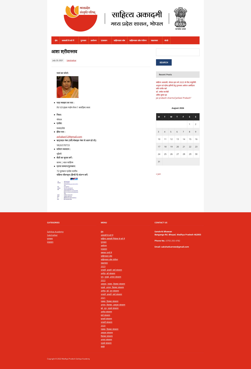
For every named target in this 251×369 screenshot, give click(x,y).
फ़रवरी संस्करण (106, 318)
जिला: (59, 114)
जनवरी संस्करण (106, 322)
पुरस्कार (83, 40)
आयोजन (94, 40)
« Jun (158, 174)
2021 (103, 297)
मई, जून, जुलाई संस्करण (110, 308)
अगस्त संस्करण (106, 339)
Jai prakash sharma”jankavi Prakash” (173, 97)
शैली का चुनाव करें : (65, 157)
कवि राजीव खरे (161, 88)
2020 (103, 325)
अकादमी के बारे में (68, 40)
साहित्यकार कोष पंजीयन (138, 40)
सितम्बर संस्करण (107, 336)
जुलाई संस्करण (106, 343)
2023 (103, 266)
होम (56, 40)
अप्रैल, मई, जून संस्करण (110, 290)
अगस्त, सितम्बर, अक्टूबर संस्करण (113, 304)
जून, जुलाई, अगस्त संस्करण (111, 277)
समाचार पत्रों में (106, 252)
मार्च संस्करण (105, 315)
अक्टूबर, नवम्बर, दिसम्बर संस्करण (113, 284)
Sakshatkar (71, 60)
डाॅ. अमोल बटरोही (162, 91)
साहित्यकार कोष (119, 40)
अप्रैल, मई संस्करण (108, 273)
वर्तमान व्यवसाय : (64, 149)
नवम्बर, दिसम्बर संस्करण (109, 301)
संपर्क (166, 40)
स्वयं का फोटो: (63, 73)
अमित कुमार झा (161, 94)
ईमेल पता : (61, 131)
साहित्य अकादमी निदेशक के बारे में (113, 238)
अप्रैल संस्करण (106, 311)
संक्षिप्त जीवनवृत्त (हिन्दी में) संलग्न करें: (72, 174)
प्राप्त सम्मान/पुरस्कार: (66, 166)
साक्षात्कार (154, 40)
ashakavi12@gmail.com (69, 136)
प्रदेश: (59, 123)
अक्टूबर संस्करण (107, 332)
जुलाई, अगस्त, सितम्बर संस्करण (112, 287)
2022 (103, 280)
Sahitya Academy (55, 231)
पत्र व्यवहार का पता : (65, 102)
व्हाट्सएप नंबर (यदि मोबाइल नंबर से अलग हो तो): (77, 140)
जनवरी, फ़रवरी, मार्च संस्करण (111, 270)
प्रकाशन (104, 40)
